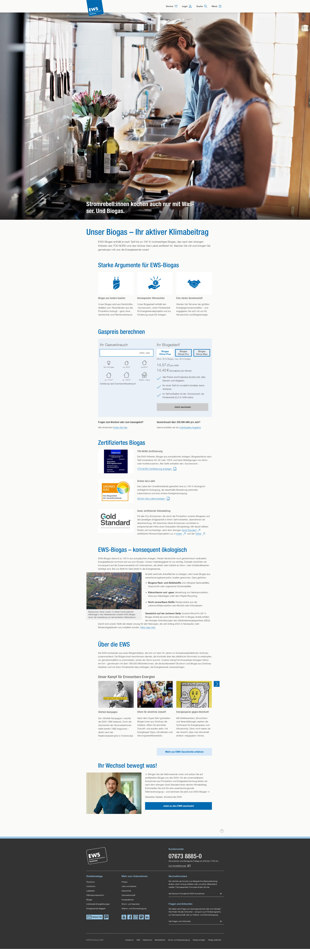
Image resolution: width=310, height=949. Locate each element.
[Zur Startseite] (95, 8)
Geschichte (126, 891)
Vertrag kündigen (199, 940)
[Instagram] (135, 917)
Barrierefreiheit (160, 940)
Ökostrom (90, 882)
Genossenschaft (128, 895)
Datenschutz (147, 940)
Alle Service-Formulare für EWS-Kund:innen (187, 893)
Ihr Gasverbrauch (114, 344)
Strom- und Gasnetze (131, 904)
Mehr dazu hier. (148, 627)
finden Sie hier (120, 427)
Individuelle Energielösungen (98, 904)
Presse (124, 882)
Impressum (129, 940)
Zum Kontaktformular (178, 866)
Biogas (89, 899)
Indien (179, 533)
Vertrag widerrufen (214, 940)
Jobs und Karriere (129, 886)
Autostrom (90, 886)
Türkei (198, 533)
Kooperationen (128, 899)
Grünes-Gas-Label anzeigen (151, 498)
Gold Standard (189, 530)
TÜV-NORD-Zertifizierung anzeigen (154, 468)
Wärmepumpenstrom (95, 895)
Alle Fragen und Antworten (180, 921)
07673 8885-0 (185, 856)
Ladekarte (90, 891)
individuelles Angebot (190, 427)
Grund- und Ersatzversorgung (179, 940)
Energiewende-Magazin (96, 908)
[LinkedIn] (147, 917)
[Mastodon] (141, 917)
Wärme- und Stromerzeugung (134, 908)
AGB (138, 940)
